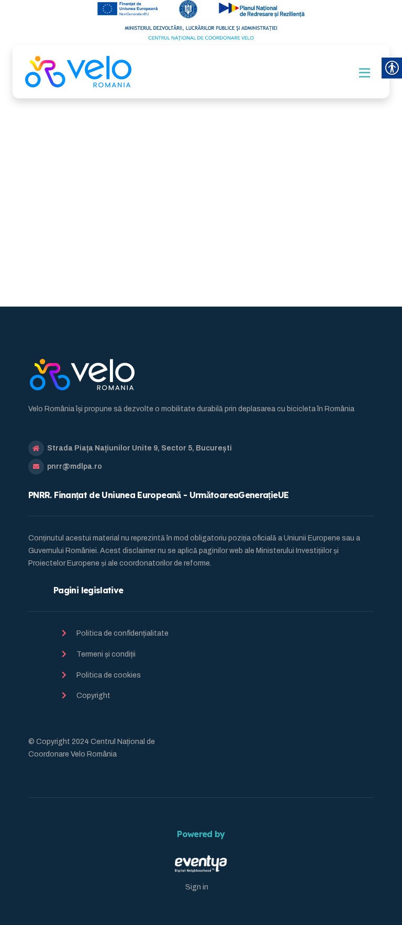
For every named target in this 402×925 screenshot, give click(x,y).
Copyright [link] (93, 696)
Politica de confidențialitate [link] (122, 633)
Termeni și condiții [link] (106, 654)
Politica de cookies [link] (108, 675)
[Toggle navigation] (364, 73)
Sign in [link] (196, 887)
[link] (78, 71)
